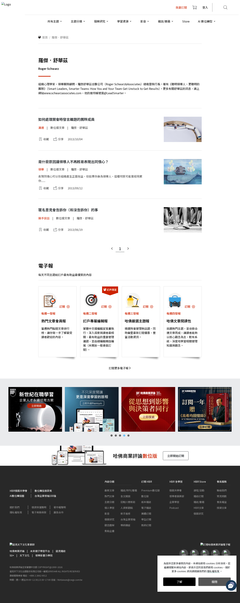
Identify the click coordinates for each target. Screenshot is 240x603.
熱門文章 (109, 496)
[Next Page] (128, 248)
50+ (12, 555)
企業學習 (174, 502)
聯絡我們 (222, 490)
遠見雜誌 (61, 551)
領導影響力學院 (44, 555)
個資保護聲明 (39, 507)
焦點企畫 (109, 531)
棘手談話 (44, 218)
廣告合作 (58, 512)
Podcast (174, 508)
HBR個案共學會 (18, 490)
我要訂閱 (181, 7)
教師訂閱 (146, 525)
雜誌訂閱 (198, 496)
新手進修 (125, 513)
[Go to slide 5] (128, 435)
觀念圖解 (109, 525)
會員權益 (222, 502)
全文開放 (125, 496)
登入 (205, 7)
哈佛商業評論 (17, 551)
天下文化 (25, 555)
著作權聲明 (60, 507)
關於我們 (15, 507)
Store (186, 21)
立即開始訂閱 (175, 456)
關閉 (214, 582)
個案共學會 (175, 490)
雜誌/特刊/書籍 (129, 490)
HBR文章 (199, 508)
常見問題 (222, 496)
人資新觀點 (127, 508)
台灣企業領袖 (128, 519)
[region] (120, 409)
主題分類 (109, 502)
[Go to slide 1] (112, 435)
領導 (41, 169)
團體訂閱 (146, 513)
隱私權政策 (16, 512)
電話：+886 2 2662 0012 (35, 575)
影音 (107, 513)
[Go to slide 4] (124, 435)
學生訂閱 (146, 519)
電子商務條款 (39, 512)
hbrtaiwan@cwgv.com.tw (69, 579)
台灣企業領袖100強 (45, 496)
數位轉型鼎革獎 (43, 490)
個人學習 (109, 508)
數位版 (145, 496)
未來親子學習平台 (40, 551)
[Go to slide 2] (116, 435)
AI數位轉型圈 (17, 496)
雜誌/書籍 (199, 502)
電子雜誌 (146, 508)
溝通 (41, 127)
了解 (179, 582)
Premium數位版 (150, 490)
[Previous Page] (112, 248)
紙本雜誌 (146, 502)
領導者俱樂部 (176, 496)
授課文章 (222, 508)
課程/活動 (199, 490)
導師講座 (125, 525)
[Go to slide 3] (120, 435)
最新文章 (109, 490)
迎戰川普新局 (128, 502)
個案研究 (109, 519)
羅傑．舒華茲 (79, 127)
